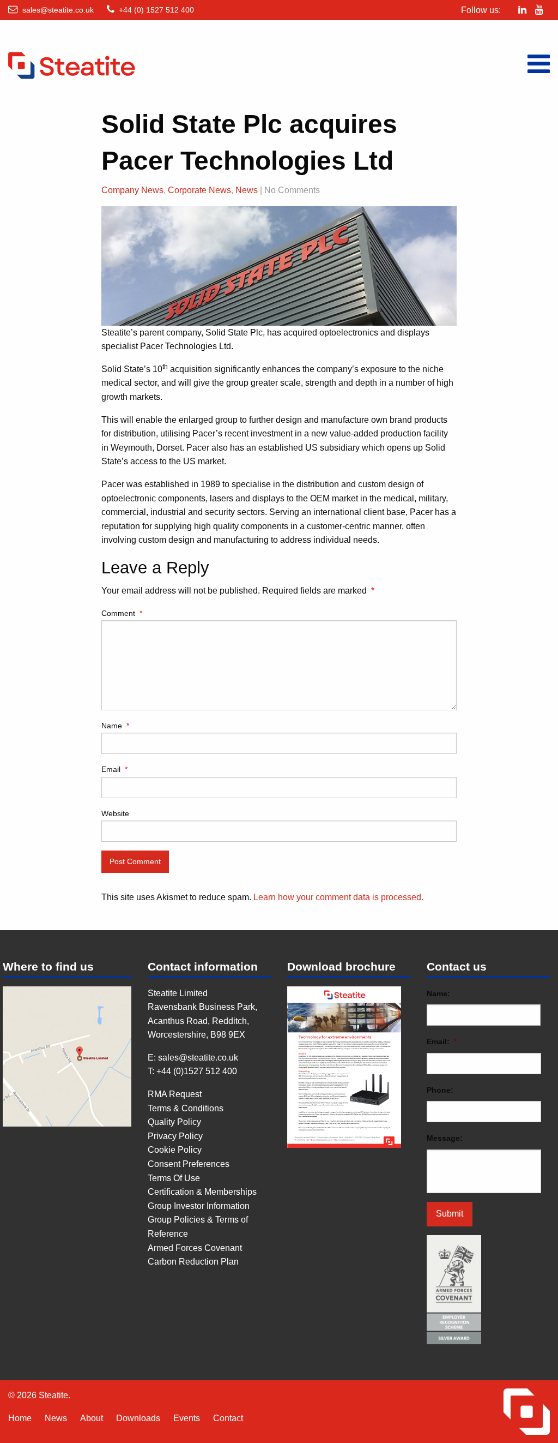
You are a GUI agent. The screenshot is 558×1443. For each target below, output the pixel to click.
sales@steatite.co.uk (58, 9)
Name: (438, 993)
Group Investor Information (199, 1206)
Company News (132, 190)
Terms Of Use (174, 1178)
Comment (121, 613)
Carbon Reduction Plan (193, 1261)
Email (114, 769)
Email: (442, 1041)
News (246, 190)
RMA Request (175, 1094)
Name (115, 725)
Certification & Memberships (202, 1191)
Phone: (440, 1090)
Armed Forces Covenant (195, 1248)
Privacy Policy (175, 1136)
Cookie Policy (175, 1149)
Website (115, 813)
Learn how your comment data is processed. (338, 897)
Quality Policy (174, 1122)
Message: (445, 1138)
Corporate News (199, 190)
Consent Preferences (188, 1164)
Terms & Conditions (185, 1108)
